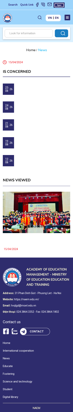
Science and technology (17, 381)
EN (57, 18)
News (6, 358)
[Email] (50, 5)
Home (31, 50)
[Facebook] (37, 5)
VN (50, 18)
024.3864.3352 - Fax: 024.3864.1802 (37, 311)
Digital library (10, 397)
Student (7, 389)
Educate (8, 366)
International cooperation (18, 350)
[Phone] (43, 5)
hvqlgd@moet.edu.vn (23, 305)
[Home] (7, 18)
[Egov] (59, 5)
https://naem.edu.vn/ (26, 299)
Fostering (8, 374)
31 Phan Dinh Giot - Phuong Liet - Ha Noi (38, 293)
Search (13, 5)
